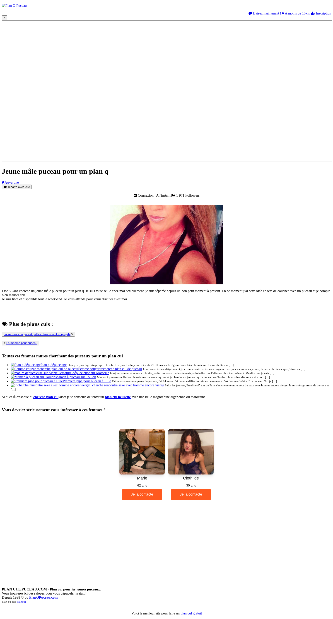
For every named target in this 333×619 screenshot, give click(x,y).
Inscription (323, 13)
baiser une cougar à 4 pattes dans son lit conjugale (37, 334)
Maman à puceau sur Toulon (75, 377)
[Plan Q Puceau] (14, 5)
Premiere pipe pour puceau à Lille (87, 381)
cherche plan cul (45, 397)
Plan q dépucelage (54, 365)
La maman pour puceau (21, 343)
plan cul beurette (118, 397)
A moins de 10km (297, 13)
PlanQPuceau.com (43, 597)
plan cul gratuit (191, 613)
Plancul (21, 601)
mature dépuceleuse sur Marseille (85, 373)
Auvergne (11, 182)
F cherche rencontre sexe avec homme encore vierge (126, 385)
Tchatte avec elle (18, 187)
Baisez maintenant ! (266, 13)
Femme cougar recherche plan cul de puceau (110, 369)
